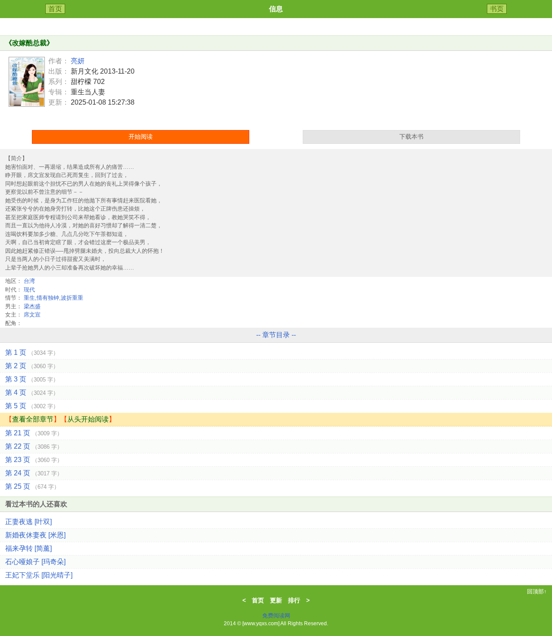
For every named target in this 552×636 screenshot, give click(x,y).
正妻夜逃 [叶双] (28, 521)
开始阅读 (141, 136)
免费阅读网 (276, 615)
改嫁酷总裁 (29, 43)
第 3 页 (32, 379)
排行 (294, 600)
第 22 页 (34, 446)
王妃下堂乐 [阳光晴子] (38, 575)
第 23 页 (34, 459)
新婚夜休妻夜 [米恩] (35, 535)
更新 (276, 600)
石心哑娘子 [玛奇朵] (35, 561)
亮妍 (78, 61)
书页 (497, 8)
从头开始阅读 (88, 419)
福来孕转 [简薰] (28, 548)
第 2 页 (32, 365)
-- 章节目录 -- (276, 334)
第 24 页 (34, 473)
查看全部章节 (32, 419)
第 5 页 (32, 406)
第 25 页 (32, 486)
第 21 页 (34, 433)
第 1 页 (32, 352)
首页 (55, 8)
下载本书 (411, 136)
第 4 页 (32, 392)
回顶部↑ (537, 591)
